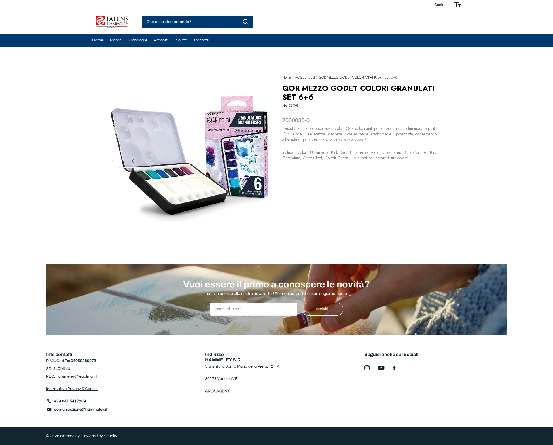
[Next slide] (242, 161)
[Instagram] (367, 367)
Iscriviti (322, 309)
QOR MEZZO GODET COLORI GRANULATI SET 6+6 (358, 77)
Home (97, 40)
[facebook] (394, 368)
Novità (181, 40)
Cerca (245, 22)
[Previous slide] (133, 161)
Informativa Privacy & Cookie (72, 389)
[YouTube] (381, 368)
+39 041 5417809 (70, 401)
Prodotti (161, 40)
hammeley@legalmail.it (77, 376)
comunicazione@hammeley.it (80, 410)
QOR (293, 105)
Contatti (441, 5)
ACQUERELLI (305, 77)
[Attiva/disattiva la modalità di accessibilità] (457, 5)
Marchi (116, 40)
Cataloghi (138, 40)
